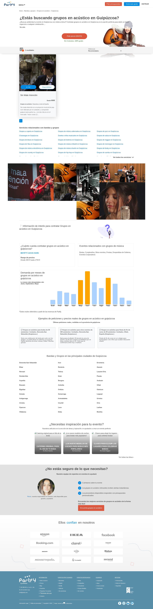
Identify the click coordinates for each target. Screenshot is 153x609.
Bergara (61, 380)
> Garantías (42, 588)
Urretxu (99, 398)
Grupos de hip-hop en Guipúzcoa (70, 152)
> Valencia (60, 588)
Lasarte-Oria (101, 371)
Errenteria (100, 362)
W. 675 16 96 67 (23, 589)
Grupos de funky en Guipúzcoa (108, 148)
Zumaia (22, 394)
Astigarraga (23, 398)
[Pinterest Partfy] (132, 603)
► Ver (28, 87)
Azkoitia (61, 385)
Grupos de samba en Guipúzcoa (109, 152)
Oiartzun (100, 389)
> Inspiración (99, 580)
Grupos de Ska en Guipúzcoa (30, 144)
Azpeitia (22, 380)
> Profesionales (119, 580)
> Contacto (41, 596)
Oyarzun (22, 407)
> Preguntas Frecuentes (45, 591)
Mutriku (99, 412)
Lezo (60, 407)
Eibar (21, 367)
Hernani (22, 371)
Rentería (61, 367)
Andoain (100, 380)
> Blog (40, 585)
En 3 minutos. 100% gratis (73, 41)
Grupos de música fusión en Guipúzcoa (72, 148)
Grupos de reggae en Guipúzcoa (109, 140)
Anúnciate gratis (132, 4)
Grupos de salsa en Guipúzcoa (108, 135)
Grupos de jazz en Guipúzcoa (108, 131)
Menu (21, 5)
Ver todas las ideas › (126, 457)
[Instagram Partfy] (123, 603)
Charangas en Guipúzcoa (28, 135)
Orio (98, 403)
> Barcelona (61, 580)
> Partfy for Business (120, 583)
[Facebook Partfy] (119, 603)
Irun (59, 362)
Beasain (22, 385)
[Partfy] (11, 4)
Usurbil (60, 403)
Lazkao (99, 407)
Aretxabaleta (62, 398)
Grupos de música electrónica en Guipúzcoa (35, 148)
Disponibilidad (46, 87)
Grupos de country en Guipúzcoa (31, 152)
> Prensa (41, 583)
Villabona (22, 412)
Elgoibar (22, 389)
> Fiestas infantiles (81, 588)
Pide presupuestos (113, 4)
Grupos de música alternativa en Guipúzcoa (74, 131)
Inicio (21, 11)
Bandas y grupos (29, 11)
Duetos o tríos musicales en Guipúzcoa (72, 135)
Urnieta (22, 403)
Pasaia (99, 376)
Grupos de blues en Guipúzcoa (30, 140)
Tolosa (60, 371)
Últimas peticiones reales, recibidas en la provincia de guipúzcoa (76, 322)
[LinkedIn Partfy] (128, 603)
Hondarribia (23, 376)
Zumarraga (62, 394)
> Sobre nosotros (43, 580)
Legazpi (100, 394)
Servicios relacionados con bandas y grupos (39, 128)
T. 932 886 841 (23, 587)
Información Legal (23, 603)
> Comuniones (80, 585)
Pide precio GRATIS (74, 36)
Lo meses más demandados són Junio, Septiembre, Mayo (32, 282)
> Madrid (60, 583)
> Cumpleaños (80, 583)
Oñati (99, 385)
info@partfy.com (23, 592)
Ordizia (60, 389)
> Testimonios (99, 588)
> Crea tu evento (100, 585)
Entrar (145, 4)
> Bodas (79, 580)
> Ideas (98, 583)
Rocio (29, 496)
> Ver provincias (62, 591)
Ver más (22, 27)
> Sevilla (60, 585)
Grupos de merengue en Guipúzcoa (110, 144)
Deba (60, 412)
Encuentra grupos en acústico (91, 508)
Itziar (60, 376)
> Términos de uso (45, 593)
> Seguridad (118, 585)
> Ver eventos (80, 591)
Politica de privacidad (35, 603)
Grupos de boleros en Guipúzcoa (70, 140)
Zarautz (99, 367)
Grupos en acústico (43, 11)
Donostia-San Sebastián (28, 362)
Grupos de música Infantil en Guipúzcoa (73, 144)
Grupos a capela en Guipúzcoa (30, 131)
